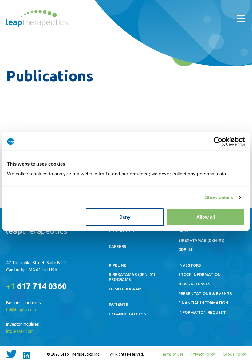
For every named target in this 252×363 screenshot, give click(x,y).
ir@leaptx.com (19, 331)
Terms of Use (172, 354)
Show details (219, 197)
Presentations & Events (205, 293)
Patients (118, 304)
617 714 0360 (36, 285)
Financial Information (203, 303)
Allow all (205, 216)
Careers (117, 246)
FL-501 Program (125, 289)
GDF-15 (185, 249)
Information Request (202, 312)
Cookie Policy (234, 354)
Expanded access (127, 314)
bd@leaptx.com (21, 309)
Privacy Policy (203, 354)
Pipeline (117, 265)
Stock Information (199, 274)
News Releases (194, 284)
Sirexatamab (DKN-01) (201, 240)
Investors (189, 265)
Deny (124, 216)
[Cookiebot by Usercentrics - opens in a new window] (218, 141)
